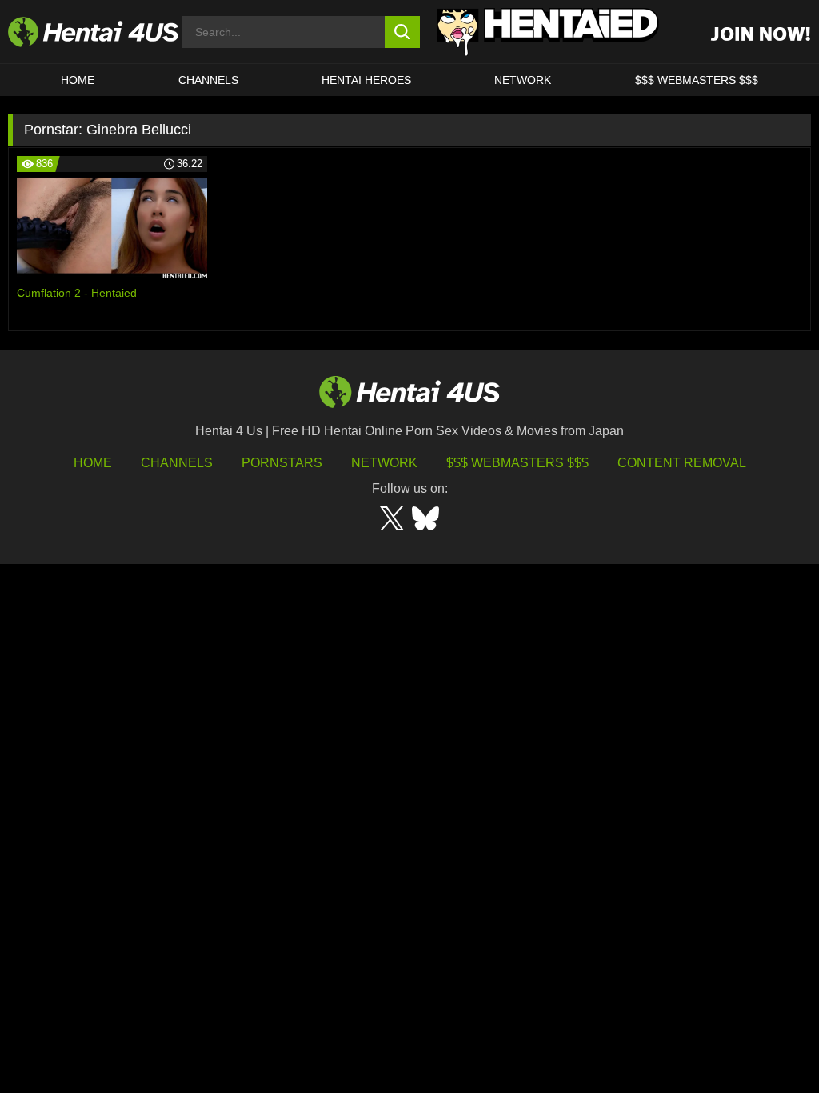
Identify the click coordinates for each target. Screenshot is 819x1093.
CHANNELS (208, 80)
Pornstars (282, 463)
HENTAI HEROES (366, 80)
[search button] (403, 32)
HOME (77, 80)
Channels (177, 463)
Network (522, 80)
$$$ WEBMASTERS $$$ (696, 80)
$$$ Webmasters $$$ (517, 463)
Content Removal (681, 463)
